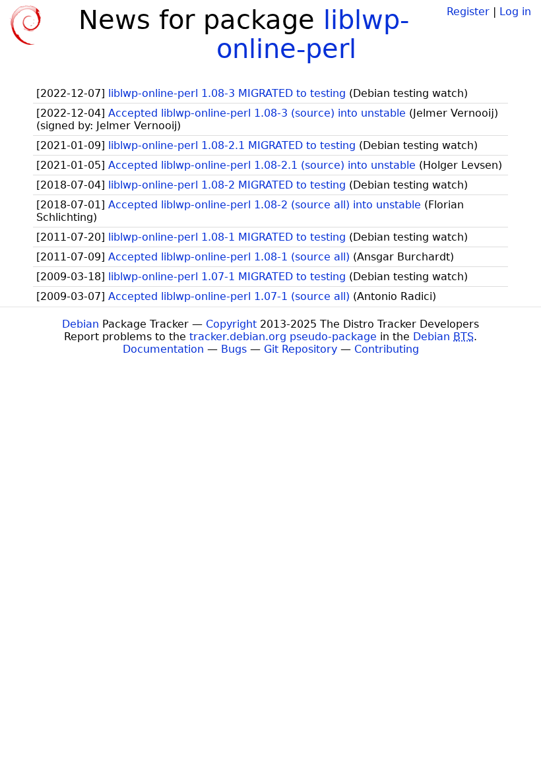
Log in (515, 11)
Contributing (386, 349)
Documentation (163, 349)
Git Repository (300, 349)
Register (468, 11)
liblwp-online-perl (313, 34)
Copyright (231, 324)
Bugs (234, 349)
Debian (80, 324)
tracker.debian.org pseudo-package (283, 336)
